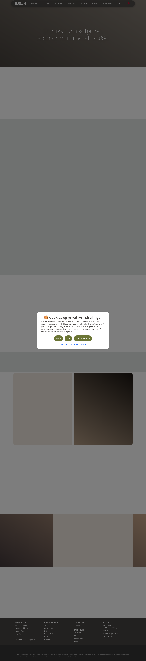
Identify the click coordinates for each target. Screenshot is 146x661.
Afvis (58, 338)
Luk (68, 338)
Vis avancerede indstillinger (73, 344)
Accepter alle (83, 338)
